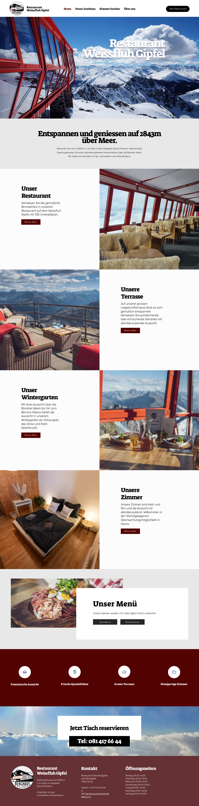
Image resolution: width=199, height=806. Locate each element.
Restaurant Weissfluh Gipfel (52, 771)
